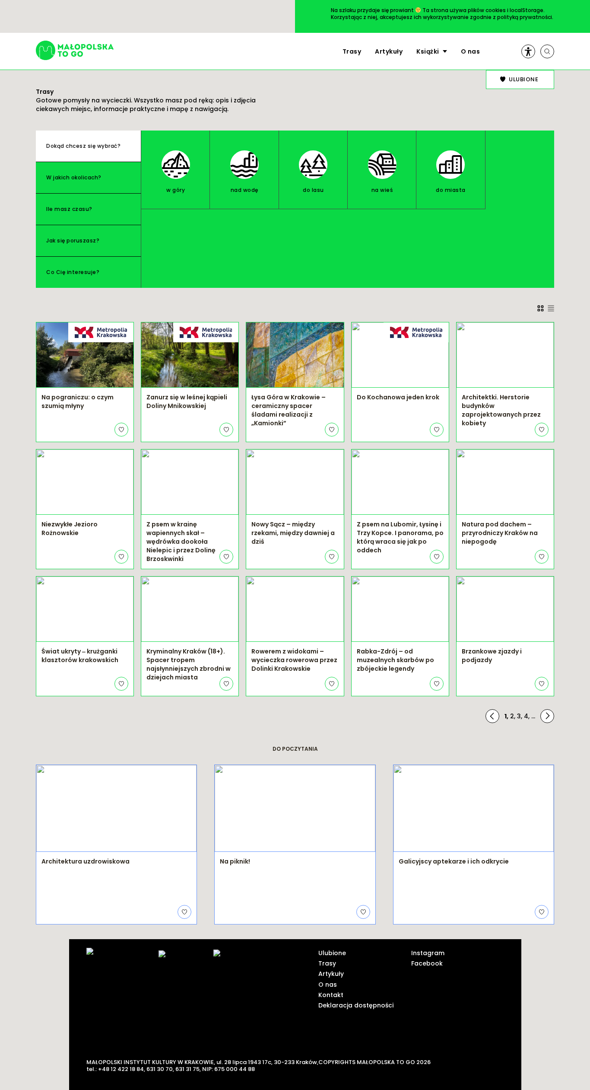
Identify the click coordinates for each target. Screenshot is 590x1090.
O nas (470, 51)
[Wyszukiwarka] (547, 51)
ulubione (523, 79)
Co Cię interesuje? (72, 272)
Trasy (352, 51)
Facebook (427, 963)
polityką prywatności (524, 17)
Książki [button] (427, 51)
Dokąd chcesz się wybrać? (83, 146)
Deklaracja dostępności (355, 1005)
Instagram (427, 953)
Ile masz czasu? (69, 209)
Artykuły (389, 51)
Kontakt (330, 995)
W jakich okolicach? (74, 177)
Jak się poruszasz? (72, 240)
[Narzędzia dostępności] (528, 51)
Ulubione (332, 953)
